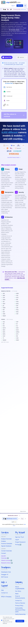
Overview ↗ (5, 558)
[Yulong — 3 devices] (17, 151)
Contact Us (4, 593)
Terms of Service (20, 603)
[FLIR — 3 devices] (9, 151)
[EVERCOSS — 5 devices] (14, 154)
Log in (13, 5)
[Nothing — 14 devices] (24, 148)
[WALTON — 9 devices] (18, 145)
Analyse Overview (6, 539)
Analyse (3, 541)
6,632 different (10, 132)
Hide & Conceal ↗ (6, 560)
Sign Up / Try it (19, 537)
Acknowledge (20, 621)
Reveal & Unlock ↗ (7, 563)
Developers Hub (6, 572)
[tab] (14, 87)
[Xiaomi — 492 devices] (7, 148)
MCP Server (4, 577)
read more (23, 9)
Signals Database (6, 546)
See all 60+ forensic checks (13, 157)
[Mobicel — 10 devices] (11, 148)
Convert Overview (6, 551)
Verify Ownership (20, 614)
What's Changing (6, 596)
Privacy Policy (19, 605)
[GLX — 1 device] (23, 145)
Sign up (20, 5)
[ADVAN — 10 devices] (4, 148)
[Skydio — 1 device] (13, 145)
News (17, 593)
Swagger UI (4, 574)
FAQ (2, 590)
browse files (9, 83)
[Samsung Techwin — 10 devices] (17, 148)
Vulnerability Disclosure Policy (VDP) (20, 610)
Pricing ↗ (18, 544)
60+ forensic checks (14, 29)
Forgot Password (20, 542)
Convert (3, 553)
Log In (17, 539)
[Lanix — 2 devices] (6, 145)
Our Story (18, 591)
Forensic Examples (6, 543)
